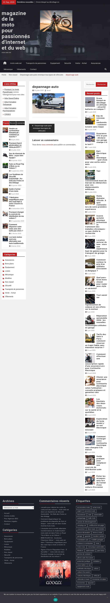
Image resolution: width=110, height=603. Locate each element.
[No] (107, 597)
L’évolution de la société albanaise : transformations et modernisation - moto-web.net (54, 531)
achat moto (96, 507)
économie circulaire (99, 579)
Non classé (9, 282)
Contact (33, 69)
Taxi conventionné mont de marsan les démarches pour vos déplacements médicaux (96, 180)
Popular (6, 123)
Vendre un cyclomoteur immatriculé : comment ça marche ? (14, 133)
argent (79, 511)
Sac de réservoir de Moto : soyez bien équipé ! (17, 156)
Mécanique (8, 69)
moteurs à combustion (85, 543)
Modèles (8, 278)
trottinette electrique (84, 568)
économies (81, 583)
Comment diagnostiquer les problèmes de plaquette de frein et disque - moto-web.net (53, 521)
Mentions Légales (10, 521)
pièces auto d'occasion (85, 558)
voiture (96, 568)
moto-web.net (16, 63)
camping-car (81, 525)
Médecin (80, 550)
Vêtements (21, 69)
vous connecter (47, 145)
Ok (56, 600)
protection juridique (83, 561)
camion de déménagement (86, 522)
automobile (98, 514)
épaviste (91, 583)
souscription (81, 565)
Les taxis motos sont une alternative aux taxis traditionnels (16, 240)
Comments (20, 123)
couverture (81, 529)
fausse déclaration (83, 532)
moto (97, 543)
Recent (12, 123)
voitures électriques (84, 576)
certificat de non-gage (96, 525)
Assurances (96, 63)
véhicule (96, 576)
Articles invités (9, 516)
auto (89, 514)
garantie (87, 536)
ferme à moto (97, 532)
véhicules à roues (83, 579)
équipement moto (83, 586)
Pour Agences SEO (11, 518)
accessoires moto (83, 507)
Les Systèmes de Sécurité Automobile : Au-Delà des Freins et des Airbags (16, 179)
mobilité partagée (97, 540)
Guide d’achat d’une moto (14, 190)
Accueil (6, 513)
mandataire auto (83, 540)
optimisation (90, 550)
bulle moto (91, 518)
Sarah (49, 90)
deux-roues (91, 529)
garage (79, 536)
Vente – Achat (81, 63)
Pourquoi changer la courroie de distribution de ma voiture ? (16, 215)
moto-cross (81, 547)
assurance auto (89, 511)
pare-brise (100, 550)
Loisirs (7, 271)
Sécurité (67, 63)
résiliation (96, 561)
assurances (81, 514)
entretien (101, 529)
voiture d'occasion (83, 572)
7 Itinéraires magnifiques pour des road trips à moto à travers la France (16, 202)
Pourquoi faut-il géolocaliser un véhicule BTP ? (15, 145)
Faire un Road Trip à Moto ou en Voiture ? (16, 166)
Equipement (55, 63)
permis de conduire (84, 554)
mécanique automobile (96, 547)
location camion (98, 536)
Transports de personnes (36, 63)
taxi (90, 565)
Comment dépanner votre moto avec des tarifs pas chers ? (16, 228)
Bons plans (9, 264)
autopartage (81, 518)
